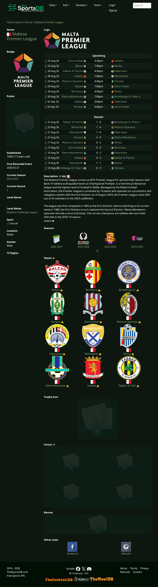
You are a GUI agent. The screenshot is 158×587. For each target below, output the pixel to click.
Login (112, 5)
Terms (133, 568)
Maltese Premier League (49, 22)
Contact (137, 572)
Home (10, 22)
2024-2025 (110, 246)
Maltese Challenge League (22, 212)
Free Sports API (16, 575)
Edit (65, 5)
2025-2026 (83, 246)
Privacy (144, 568)
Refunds (125, 572)
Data (52, 5)
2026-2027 (13, 179)
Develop (80, 5)
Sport (19, 22)
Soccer (29, 22)
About (123, 568)
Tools (97, 5)
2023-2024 (137, 246)
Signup (113, 10)
